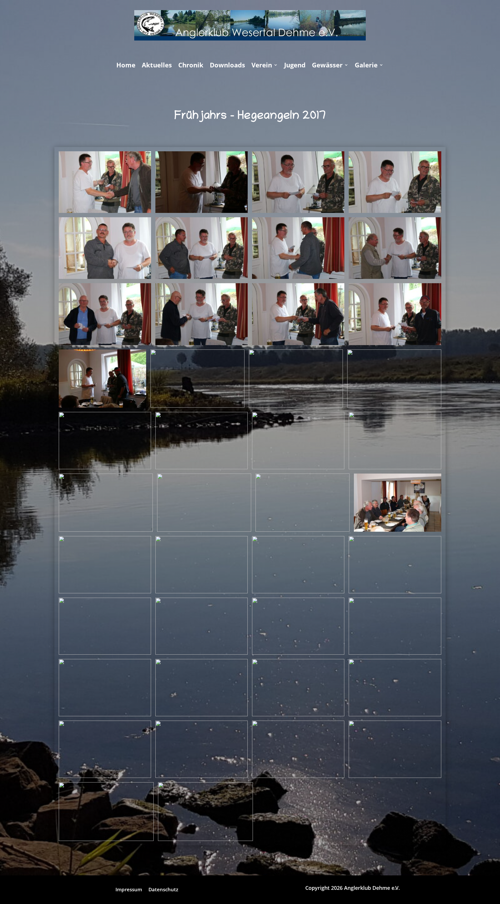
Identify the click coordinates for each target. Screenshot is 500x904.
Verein (261, 66)
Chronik (190, 66)
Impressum (128, 890)
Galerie (366, 66)
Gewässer (327, 66)
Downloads (227, 66)
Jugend (295, 66)
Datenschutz (163, 890)
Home (125, 66)
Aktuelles (157, 66)
